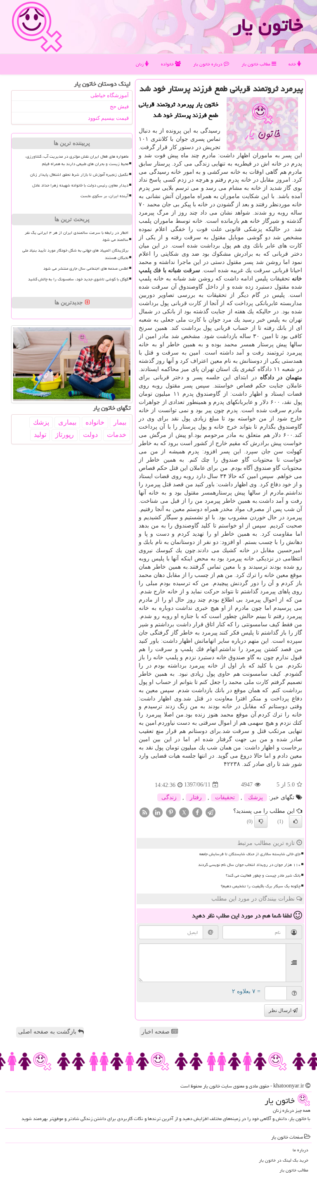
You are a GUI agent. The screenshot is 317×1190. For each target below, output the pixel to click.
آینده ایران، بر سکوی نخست (104, 196)
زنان (140, 64)
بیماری (67, 422)
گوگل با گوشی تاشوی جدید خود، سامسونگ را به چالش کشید (78, 279)
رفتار (196, 797)
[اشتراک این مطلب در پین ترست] (171, 812)
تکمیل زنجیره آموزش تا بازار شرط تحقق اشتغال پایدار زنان (79, 174)
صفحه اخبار (156, 1032)
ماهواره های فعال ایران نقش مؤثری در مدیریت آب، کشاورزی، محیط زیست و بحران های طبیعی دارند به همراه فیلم (76, 160)
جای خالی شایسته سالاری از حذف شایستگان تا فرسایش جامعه (249, 854)
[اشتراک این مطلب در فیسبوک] (197, 812)
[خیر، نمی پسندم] (260, 821)
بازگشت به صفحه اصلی (48, 1032)
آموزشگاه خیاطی (109, 95)
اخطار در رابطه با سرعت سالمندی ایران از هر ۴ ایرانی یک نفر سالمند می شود (76, 236)
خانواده (168, 64)
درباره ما (300, 1150)
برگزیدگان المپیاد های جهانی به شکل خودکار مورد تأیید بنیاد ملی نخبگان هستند (75, 253)
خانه (293, 64)
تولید (40, 434)
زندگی (169, 797)
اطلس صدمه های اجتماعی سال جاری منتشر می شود (85, 268)
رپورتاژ (64, 434)
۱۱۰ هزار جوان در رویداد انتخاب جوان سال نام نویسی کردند (249, 865)
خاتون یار (268, 24)
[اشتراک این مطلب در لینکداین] (157, 812)
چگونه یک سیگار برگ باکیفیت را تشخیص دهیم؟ (260, 886)
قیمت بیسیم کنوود (108, 118)
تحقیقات (225, 797)
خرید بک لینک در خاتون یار (283, 1160)
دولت (90, 434)
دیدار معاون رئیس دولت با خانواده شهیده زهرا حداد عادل (80, 185)
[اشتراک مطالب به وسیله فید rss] (144, 812)
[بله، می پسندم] (295, 821)
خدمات (116, 434)
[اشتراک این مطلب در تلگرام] (210, 812)
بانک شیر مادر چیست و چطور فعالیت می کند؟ (263, 875)
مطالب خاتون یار (256, 64)
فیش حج (119, 106)
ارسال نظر (281, 1010)
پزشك (255, 797)
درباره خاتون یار (208, 64)
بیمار (120, 422)
